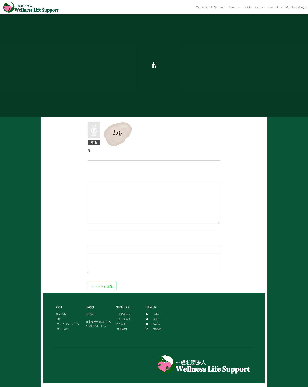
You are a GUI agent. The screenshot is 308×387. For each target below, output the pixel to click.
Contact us (275, 7)
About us (234, 7)
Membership (122, 307)
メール (94, 242)
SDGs (247, 7)
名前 (92, 227)
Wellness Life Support (210, 7)
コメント (95, 179)
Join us (259, 7)
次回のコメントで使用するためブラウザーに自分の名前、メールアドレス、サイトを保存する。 (153, 277)
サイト (92, 257)
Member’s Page (295, 7)
